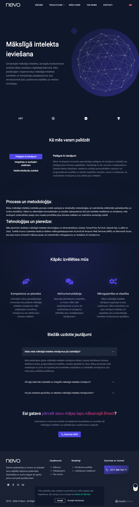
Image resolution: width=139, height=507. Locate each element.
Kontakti (108, 5)
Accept (60, 500)
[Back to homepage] (26, 461)
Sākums (39, 5)
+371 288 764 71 (118, 470)
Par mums (92, 5)
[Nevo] (14, 4)
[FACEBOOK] (13, 485)
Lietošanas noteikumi (85, 471)
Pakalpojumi (55, 5)
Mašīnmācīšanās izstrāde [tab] (26, 170)
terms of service (82, 494)
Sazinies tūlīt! (71, 433)
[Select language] (130, 5)
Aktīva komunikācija (69, 293)
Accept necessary (75, 500)
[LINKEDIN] (8, 485)
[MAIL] (23, 485)
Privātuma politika (83, 467)
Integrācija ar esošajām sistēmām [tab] (26, 164)
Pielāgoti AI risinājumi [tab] (25, 156)
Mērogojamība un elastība (113, 293)
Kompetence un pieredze (26, 293)
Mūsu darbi (74, 5)
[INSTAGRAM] (18, 485)
